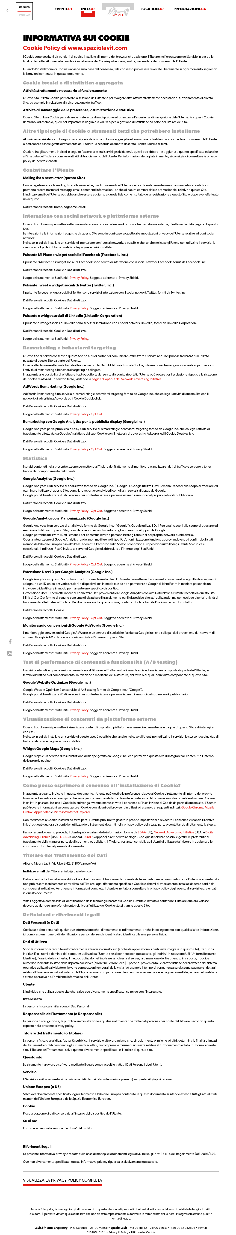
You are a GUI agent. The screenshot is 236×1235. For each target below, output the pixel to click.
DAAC (64, 837)
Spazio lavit (24, 15)
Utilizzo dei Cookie (143, 1232)
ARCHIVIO (84, 24)
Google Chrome (192, 807)
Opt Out (96, 414)
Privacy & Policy (118, 1232)
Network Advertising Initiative (174, 832)
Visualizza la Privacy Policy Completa (62, 1181)
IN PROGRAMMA (38, 24)
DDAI (87, 837)
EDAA (142, 832)
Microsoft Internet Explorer (71, 812)
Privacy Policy (79, 278)
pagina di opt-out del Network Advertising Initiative (126, 379)
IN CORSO (64, 24)
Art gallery (24, 7)
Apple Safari (42, 812)
